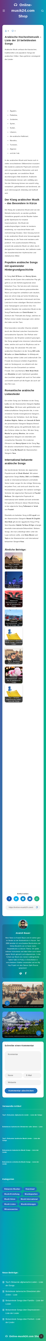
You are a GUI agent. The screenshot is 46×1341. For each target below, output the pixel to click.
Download (30, 1189)
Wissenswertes (11, 1209)
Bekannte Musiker (12, 1189)
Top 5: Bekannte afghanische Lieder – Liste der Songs (22, 1115)
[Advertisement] (23, 85)
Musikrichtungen (28, 1204)
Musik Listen (10, 1204)
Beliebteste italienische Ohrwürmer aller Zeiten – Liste (22, 1127)
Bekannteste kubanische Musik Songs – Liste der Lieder (20, 1151)
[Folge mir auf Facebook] (26, 973)
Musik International (29, 1199)
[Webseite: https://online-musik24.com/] (20, 973)
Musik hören (9, 1199)
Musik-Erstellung (11, 1194)
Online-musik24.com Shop (23, 10)
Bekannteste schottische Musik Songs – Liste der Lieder (20, 1163)
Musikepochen (31, 1194)
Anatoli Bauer (23, 933)
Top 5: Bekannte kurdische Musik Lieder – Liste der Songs (21, 1139)
